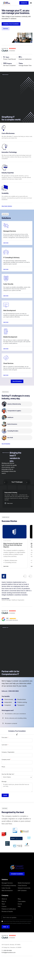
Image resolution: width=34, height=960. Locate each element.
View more (10, 503)
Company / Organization (8, 752)
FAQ (19, 906)
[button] (30, 2)
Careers (4, 906)
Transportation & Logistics (14, 410)
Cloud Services (22, 885)
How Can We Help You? (8, 774)
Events (20, 904)
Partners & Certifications (9, 909)
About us (4, 899)
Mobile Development (24, 883)
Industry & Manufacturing (14, 404)
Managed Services (7, 883)
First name (5, 737)
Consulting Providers (12, 431)
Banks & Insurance (12, 424)
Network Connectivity (24, 888)
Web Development (7, 890)
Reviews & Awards (7, 911)
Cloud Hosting (7, 540)
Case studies (22, 901)
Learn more (5, 566)
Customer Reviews (12, 620)
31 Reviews (12, 50)
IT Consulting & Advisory (9, 885)
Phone (3, 766)
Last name (5, 744)
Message (4, 781)
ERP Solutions (22, 890)
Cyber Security (6, 888)
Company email (6, 759)
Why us (4, 901)
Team (3, 904)
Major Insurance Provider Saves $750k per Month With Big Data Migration (12, 545)
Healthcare (10, 417)
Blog (19, 899)
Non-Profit (10, 437)
